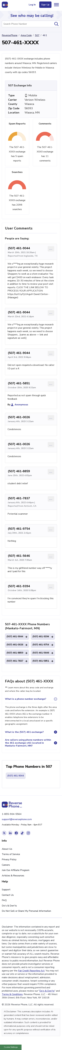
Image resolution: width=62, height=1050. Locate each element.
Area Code (26, 35)
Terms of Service (11, 854)
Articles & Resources (13, 875)
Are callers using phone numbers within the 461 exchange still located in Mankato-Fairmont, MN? (28, 742)
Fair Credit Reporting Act (31, 970)
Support (6, 889)
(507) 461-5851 (19, 383)
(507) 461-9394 (19, 586)
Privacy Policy (9, 859)
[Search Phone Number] (56, 24)
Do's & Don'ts (9, 905)
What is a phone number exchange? (25, 699)
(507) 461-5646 (19, 556)
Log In (32, 4)
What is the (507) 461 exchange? (24, 732)
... (51, 249)
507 (37, 35)
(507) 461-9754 (19, 529)
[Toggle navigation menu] (56, 5)
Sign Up (45, 4)
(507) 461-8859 (19, 471)
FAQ (4, 900)
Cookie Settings (11, 1047)
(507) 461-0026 (19, 417)
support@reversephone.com (17, 819)
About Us (7, 849)
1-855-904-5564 (12, 814)
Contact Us (8, 895)
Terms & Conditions (12, 994)
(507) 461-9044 (19, 248)
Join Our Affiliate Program (15, 870)
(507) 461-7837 (19, 498)
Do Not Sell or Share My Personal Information (26, 911)
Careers (6, 865)
